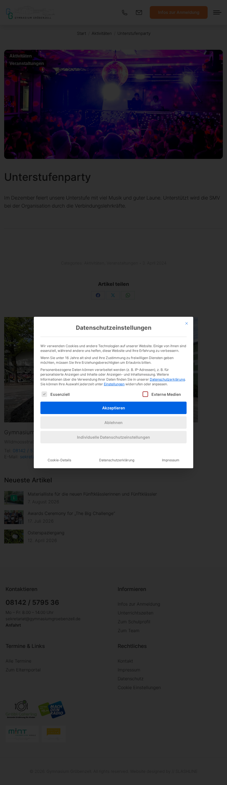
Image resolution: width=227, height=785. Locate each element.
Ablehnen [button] (113, 422)
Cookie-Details (59, 460)
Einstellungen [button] (114, 384)
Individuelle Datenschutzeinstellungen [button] (113, 437)
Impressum (170, 460)
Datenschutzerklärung (167, 379)
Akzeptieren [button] (113, 407)
